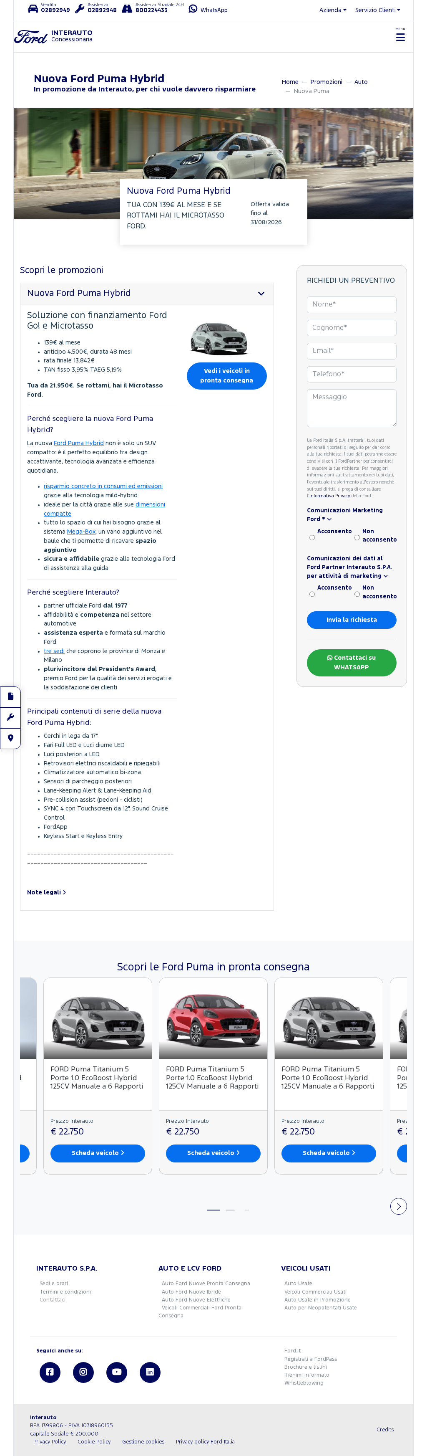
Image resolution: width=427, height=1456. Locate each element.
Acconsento (334, 531)
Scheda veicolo (96, 1153)
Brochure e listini (305, 1367)
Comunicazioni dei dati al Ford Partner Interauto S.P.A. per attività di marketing (349, 567)
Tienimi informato (306, 1375)
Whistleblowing (304, 1383)
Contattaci (52, 1300)
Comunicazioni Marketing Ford (345, 515)
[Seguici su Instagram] (83, 1372)
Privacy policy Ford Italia (205, 1442)
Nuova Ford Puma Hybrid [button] (79, 293)
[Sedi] (10, 738)
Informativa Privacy (329, 496)
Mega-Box (81, 531)
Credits (385, 1430)
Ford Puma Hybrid (79, 443)
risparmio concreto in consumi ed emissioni (103, 486)
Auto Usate (298, 1283)
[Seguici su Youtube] (116, 1372)
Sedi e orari (54, 1283)
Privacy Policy (49, 1442)
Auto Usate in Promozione (317, 1300)
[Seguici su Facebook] (50, 1372)
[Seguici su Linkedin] (150, 1372)
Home (290, 82)
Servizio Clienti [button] (375, 10)
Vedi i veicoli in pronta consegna (226, 375)
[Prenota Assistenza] (10, 717)
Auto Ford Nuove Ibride (191, 1292)
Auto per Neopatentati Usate (320, 1308)
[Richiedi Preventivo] (10, 696)
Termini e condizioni (65, 1292)
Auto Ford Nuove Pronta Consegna (206, 1283)
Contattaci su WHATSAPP (354, 662)
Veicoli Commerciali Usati (315, 1292)
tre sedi (54, 651)
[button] (102, 892)
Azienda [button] (330, 10)
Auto (361, 82)
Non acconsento (379, 536)
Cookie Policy (94, 1442)
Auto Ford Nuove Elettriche (196, 1300)
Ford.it (292, 1351)
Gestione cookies (143, 1442)
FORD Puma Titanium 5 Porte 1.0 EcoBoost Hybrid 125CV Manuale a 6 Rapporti (96, 1078)
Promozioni (326, 82)
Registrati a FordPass (310, 1359)
